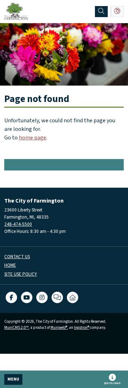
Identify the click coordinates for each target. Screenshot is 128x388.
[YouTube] (26, 297)
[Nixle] (57, 297)
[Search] (101, 11)
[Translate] (117, 11)
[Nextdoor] (72, 297)
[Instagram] (42, 297)
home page (32, 138)
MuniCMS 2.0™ (16, 327)
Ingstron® (81, 327)
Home (10, 265)
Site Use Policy (20, 274)
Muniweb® (58, 327)
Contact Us (17, 257)
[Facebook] (11, 297)
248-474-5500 (18, 224)
